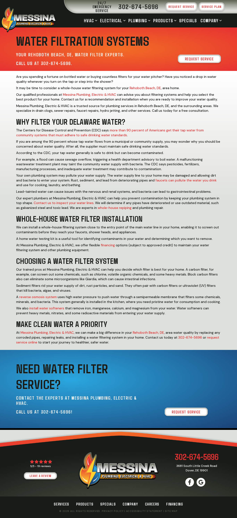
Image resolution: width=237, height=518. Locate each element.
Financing (174, 504)
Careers (152, 504)
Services (61, 504)
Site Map (171, 511)
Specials (188, 20)
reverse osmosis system (38, 297)
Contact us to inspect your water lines (64, 203)
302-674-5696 (56, 63)
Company (209, 20)
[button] (96, 20)
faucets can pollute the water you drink (186, 180)
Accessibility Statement (144, 511)
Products (163, 20)
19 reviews (44, 466)
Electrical (111, 20)
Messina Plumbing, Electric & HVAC (89, 94)
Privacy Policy (113, 511)
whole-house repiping (115, 208)
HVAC (89, 20)
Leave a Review (40, 476)
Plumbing (137, 20)
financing (108, 245)
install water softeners (46, 308)
